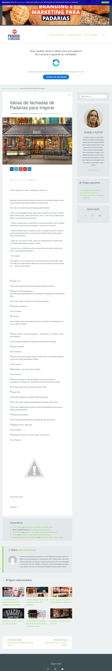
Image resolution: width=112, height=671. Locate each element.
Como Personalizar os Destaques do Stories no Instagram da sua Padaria (11, 602)
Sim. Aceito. (105, 2)
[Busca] (102, 33)
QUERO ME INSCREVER (56, 77)
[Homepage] (14, 34)
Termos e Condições (90, 35)
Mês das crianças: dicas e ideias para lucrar (35, 534)
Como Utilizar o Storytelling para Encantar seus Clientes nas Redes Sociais (36, 623)
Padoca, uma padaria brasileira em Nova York (41, 532)
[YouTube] (99, 215)
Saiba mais (92, 170)
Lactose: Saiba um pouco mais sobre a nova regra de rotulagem (37, 602)
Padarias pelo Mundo (56, 35)
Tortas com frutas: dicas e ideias (52, 537)
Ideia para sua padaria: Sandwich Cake (39, 527)
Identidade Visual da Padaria (40, 529)
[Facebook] (85, 215)
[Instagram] (92, 215)
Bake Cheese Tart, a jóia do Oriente (56, 642)
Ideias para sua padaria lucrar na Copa (20, 642)
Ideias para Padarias (74, 35)
